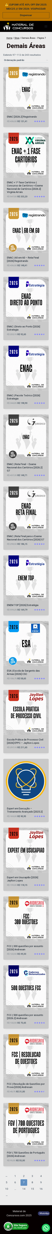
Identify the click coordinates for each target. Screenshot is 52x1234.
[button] (46, 1228)
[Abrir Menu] (46, 26)
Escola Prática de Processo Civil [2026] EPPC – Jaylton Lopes (25, 741)
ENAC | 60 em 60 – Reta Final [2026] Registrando (23, 259)
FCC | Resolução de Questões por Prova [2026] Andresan (26, 1085)
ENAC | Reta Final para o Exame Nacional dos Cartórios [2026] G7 (25, 537)
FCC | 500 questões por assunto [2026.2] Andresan (25, 1016)
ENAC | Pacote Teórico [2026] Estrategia (23, 397)
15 (32, 1188)
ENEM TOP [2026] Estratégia (22, 605)
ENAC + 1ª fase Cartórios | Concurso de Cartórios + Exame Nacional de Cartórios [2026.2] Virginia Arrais (25, 187)
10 (6, 1188)
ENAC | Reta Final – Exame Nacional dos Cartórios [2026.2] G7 (24, 467)
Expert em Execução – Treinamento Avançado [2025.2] (25, 810)
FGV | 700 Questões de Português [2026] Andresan (26, 1154)
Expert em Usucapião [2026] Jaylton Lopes (22, 879)
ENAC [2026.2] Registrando (22, 117)
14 (23, 1188)
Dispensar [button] (26, 15)
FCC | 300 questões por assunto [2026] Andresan (25, 947)
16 (41, 1188)
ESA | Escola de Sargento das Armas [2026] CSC (23, 672)
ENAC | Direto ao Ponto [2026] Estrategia (23, 328)
